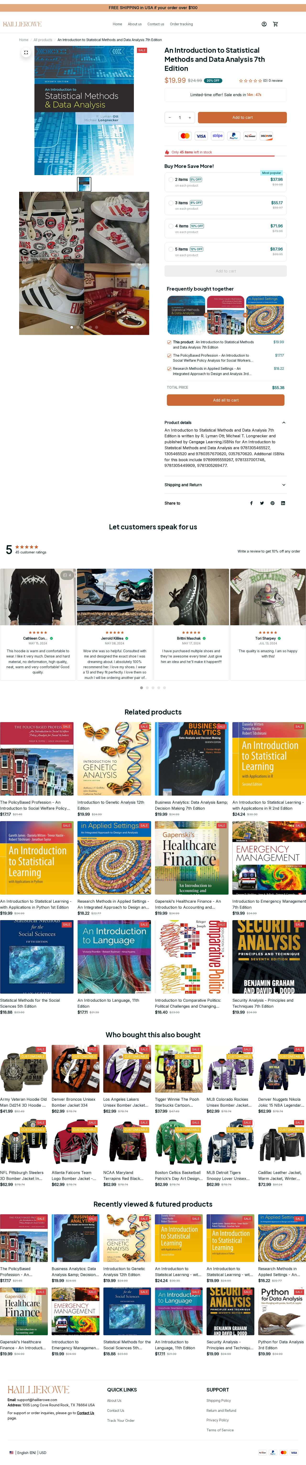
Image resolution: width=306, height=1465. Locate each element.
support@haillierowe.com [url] (37, 1400)
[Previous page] (27, 263)
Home (23, 40)
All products (43, 40)
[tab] (71, 327)
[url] (85, 1413)
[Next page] (140, 263)
